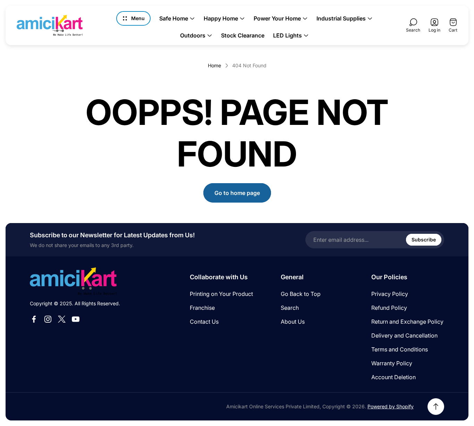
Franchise (202, 307)
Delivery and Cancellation (404, 335)
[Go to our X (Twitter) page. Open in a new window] (62, 319)
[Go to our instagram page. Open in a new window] (48, 319)
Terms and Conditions (399, 349)
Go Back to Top (301, 293)
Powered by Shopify (390, 406)
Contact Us (204, 321)
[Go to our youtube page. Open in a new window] (75, 319)
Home (214, 65)
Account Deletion (393, 377)
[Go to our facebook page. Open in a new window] (34, 319)
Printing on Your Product (221, 293)
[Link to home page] (73, 281)
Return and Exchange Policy (407, 321)
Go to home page (237, 192)
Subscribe (424, 239)
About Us (293, 321)
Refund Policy (389, 307)
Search (290, 307)
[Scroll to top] (436, 406)
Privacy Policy (389, 293)
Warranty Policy (391, 363)
